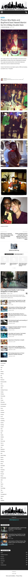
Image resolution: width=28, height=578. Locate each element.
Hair (1, 432)
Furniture (2, 418)
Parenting (2, 469)
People (2, 471)
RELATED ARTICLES (9, 254)
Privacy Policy (19, 575)
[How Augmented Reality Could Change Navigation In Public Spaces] (14, 280)
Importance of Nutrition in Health (16, 340)
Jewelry (2, 445)
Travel (2, 492)
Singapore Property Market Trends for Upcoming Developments (17, 327)
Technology (3, 488)
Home (2, 15)
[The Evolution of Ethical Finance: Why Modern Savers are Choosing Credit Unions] (4, 309)
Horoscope (3, 441)
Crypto (2, 400)
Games (2, 422)
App (1, 367)
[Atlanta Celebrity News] (14, 5)
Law (1, 447)
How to (2, 443)
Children (2, 394)
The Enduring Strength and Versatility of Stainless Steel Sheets (17, 321)
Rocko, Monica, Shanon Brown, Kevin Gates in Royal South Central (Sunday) (23, 264)
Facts (2, 408)
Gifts (2, 428)
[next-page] (14, 268)
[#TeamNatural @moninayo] (5, 259)
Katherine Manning (5, 27)
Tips (1, 490)
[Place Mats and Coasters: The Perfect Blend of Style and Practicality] (4, 335)
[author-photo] (14, 245)
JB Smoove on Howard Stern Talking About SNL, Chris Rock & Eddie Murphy (7, 236)
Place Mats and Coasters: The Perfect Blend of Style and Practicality (17, 334)
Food (2, 416)
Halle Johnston (3, 293)
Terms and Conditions (10, 575)
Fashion (2, 410)
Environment (3, 406)
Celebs (2, 392)
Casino (2, 385)
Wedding (2, 500)
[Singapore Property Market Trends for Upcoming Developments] (4, 328)
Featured (2, 412)
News (2, 467)
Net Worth (3, 465)
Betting (2, 373)
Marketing (3, 451)
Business (2, 379)
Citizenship (3, 396)
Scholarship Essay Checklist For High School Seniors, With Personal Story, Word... (16, 302)
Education (3, 402)
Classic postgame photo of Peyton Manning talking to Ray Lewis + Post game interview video (21, 236)
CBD (2, 387)
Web (1, 498)
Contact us (14, 571)
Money (2, 457)
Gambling (2, 420)
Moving (2, 461)
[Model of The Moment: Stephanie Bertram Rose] (14, 259)
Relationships (3, 477)
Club (1, 398)
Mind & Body (3, 455)
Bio (1, 375)
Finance (2, 414)
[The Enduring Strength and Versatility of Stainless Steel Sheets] (4, 322)
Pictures (5, 15)
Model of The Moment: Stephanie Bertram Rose (14, 264)
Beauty (2, 371)
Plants (2, 475)
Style (2, 486)
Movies (2, 459)
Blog (1, 377)
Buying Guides (3, 381)
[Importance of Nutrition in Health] (4, 341)
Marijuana (2, 449)
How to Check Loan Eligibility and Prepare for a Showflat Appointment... (17, 347)
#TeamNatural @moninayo (3, 264)
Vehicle (2, 496)
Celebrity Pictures (4, 389)
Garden (2, 426)
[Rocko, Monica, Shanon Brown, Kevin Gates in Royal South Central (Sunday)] (23, 259)
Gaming (2, 424)
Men (1, 453)
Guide (2, 430)
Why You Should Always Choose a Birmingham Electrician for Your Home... (17, 314)
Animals (2, 365)
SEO (2, 479)
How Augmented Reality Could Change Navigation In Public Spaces (13, 290)
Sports (2, 484)
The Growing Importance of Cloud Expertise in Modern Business (16, 353)
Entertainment (3, 404)
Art (1, 369)
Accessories (3, 363)
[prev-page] (13, 268)
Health (2, 434)
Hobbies (2, 437)
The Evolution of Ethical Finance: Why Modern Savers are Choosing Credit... (17, 308)
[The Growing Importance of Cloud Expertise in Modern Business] (4, 355)
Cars (2, 383)
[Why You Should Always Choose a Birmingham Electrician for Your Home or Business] (4, 315)
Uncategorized (3, 494)
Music (2, 463)
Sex (1, 482)
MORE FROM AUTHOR (18, 254)
